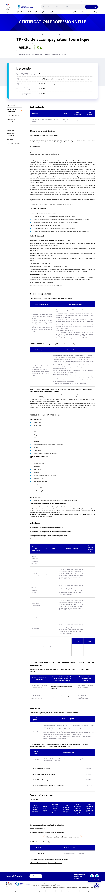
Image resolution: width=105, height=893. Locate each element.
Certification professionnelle (26, 12)
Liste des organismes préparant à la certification (62, 837)
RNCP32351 (41, 853)
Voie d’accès (35, 523)
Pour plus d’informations (41, 794)
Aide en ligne (39, 55)
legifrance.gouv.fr (71, 887)
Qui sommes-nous (11, 12)
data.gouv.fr (94, 887)
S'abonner (36, 876)
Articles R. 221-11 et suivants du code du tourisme (45, 514)
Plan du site (58, 891)
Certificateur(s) (37, 106)
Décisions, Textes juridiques (90, 12)
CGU (81, 891)
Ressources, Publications (74, 12)
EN (65, 55)
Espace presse (17, 891)
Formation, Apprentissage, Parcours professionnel (50, 12)
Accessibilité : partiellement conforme (70, 891)
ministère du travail (58, 887)
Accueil (8, 34)
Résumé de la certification (42, 131)
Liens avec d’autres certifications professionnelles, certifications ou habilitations (62, 663)
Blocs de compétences (40, 293)
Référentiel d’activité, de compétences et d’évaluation (46, 863)
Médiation (83, 2)
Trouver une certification (18, 34)
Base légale (35, 708)
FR (62, 55)
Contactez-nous (95, 891)
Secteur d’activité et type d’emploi (46, 414)
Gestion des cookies (50, 891)
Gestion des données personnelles (37, 891)
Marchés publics (25, 891)
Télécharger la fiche (24, 55)
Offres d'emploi (9, 891)
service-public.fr (83, 887)
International (92, 2)
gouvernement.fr (45, 887)
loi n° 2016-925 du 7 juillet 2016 (80, 514)
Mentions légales (86, 891)
